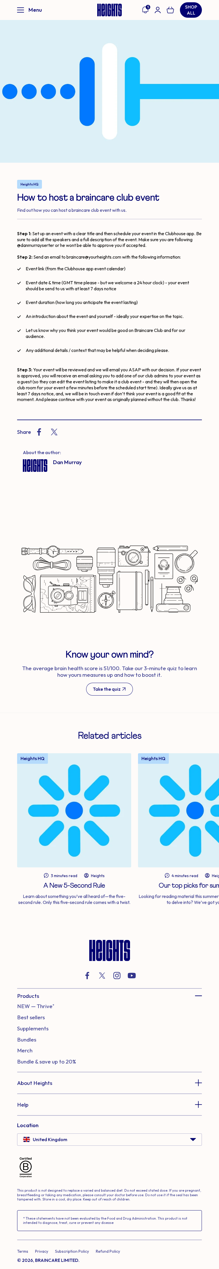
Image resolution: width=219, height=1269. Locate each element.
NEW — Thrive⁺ (35, 1006)
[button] (109, 996)
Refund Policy (108, 1251)
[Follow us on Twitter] (102, 975)
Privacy (41, 1251)
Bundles (26, 1039)
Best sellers (31, 1017)
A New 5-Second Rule (74, 885)
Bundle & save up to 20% (46, 1061)
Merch (25, 1050)
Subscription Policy (72, 1251)
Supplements (32, 1028)
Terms (22, 1251)
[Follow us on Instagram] (117, 975)
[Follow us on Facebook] (87, 975)
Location (27, 1125)
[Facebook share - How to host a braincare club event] (39, 432)
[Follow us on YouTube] (131, 975)
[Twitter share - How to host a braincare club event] (54, 432)
